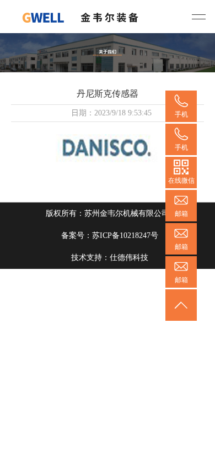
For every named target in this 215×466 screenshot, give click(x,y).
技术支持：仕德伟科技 (109, 257)
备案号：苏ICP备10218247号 (109, 235)
